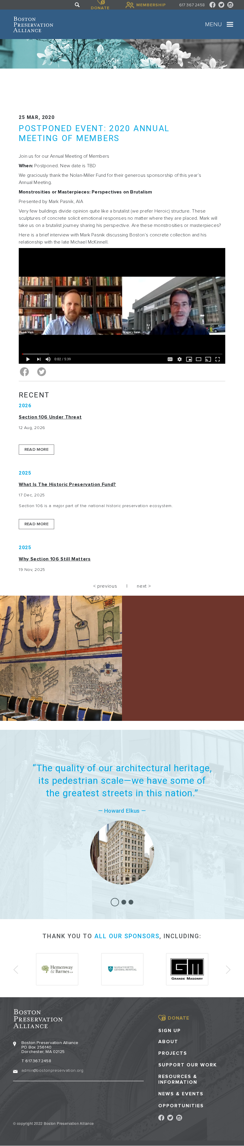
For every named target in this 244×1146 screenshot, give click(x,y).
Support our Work (187, 1065)
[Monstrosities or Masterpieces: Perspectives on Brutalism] (122, 306)
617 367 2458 (192, 4)
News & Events (181, 1094)
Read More (36, 449)
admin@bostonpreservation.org (52, 1070)
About (168, 1042)
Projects (172, 1053)
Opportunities (181, 1106)
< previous (105, 586)
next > (144, 586)
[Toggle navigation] (230, 24)
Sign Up (169, 1031)
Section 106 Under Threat (50, 417)
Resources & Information (177, 1079)
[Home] (33, 24)
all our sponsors (126, 936)
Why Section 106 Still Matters (55, 559)
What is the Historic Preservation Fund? (67, 484)
